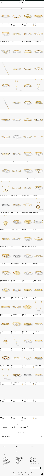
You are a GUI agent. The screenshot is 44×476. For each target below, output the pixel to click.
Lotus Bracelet (12, 178)
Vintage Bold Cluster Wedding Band (15, 229)
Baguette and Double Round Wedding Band (5, 127)
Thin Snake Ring (13, 416)
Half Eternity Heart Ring (24, 331)
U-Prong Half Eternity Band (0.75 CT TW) (37, 365)
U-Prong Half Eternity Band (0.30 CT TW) (37, 382)
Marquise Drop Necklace (14, 348)
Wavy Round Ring (2, 314)
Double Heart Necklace (35, 212)
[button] (42, 474)
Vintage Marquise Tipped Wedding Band (37, 178)
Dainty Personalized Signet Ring (25, 23)
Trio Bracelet (12, 41)
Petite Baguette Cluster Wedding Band (37, 348)
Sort (21, 8)
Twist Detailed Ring (35, 297)
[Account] (39, 2)
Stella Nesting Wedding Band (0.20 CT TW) (4, 365)
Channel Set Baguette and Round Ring (37, 127)
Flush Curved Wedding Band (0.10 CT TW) (15, 382)
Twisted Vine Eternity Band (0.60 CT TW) (4, 416)
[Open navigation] (1, 2)
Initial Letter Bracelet (35, 144)
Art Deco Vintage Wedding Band (25, 127)
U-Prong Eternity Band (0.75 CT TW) (37, 331)
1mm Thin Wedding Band (14, 23)
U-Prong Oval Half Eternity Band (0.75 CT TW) (16, 144)
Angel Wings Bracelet (35, 263)
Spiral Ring (12, 246)
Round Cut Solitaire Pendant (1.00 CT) (37, 399)
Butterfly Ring (34, 229)
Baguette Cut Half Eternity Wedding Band (26, 110)
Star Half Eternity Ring (35, 110)
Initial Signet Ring (13, 280)
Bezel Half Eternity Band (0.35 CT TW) (37, 416)
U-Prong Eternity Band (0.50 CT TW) (15, 127)
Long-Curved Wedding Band (36, 433)
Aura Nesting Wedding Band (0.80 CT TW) (15, 314)
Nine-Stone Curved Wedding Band (15, 399)
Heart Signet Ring (24, 229)
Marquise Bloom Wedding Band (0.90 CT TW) (38, 450)
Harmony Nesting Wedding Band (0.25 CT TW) (5, 280)
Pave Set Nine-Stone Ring (3, 161)
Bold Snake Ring (2, 348)
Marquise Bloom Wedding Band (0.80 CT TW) (16, 297)
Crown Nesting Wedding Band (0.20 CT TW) (27, 178)
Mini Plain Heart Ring (2, 297)
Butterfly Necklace (2, 382)
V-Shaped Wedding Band (25, 280)
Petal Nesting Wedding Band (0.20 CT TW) (37, 161)
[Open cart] (42, 2)
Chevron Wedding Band (24, 263)
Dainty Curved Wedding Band (14, 212)
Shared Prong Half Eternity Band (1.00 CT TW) (27, 433)
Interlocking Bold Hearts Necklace (3, 195)
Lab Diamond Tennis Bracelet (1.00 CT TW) (15, 450)
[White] (11, 25)
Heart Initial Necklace (2, 229)
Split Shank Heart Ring (13, 331)
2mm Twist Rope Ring (24, 297)
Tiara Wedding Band (2, 263)
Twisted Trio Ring (13, 110)
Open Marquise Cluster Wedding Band (4, 41)
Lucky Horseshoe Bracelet (14, 195)
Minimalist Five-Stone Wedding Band (4, 246)
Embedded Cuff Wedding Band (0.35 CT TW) (27, 212)
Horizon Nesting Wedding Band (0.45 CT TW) (27, 348)
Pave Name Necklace (2, 433)
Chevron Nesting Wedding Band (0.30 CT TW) (38, 280)
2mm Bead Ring (2, 331)
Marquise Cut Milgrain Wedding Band (26, 399)
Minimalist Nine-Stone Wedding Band (26, 195)
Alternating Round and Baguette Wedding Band (16, 161)
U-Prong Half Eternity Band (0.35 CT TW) (4, 212)
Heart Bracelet (12, 365)
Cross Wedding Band (35, 195)
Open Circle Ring (24, 416)
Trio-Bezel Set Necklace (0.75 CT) (3, 450)
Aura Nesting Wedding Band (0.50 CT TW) (37, 41)
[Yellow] (22, 25)
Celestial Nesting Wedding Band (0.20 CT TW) (27, 246)
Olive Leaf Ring (35, 246)
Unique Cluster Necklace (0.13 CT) (37, 314)
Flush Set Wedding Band (36, 23)
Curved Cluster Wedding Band (25, 161)
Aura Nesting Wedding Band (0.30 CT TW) (4, 144)
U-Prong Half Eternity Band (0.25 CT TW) (26, 144)
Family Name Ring (24, 314)
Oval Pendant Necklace (2, 399)
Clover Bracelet (24, 365)
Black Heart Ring (13, 433)
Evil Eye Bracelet (2, 110)
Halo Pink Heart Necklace (25, 450)
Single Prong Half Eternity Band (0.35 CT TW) (27, 382)
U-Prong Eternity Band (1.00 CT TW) (15, 263)
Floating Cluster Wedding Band (3, 178)
